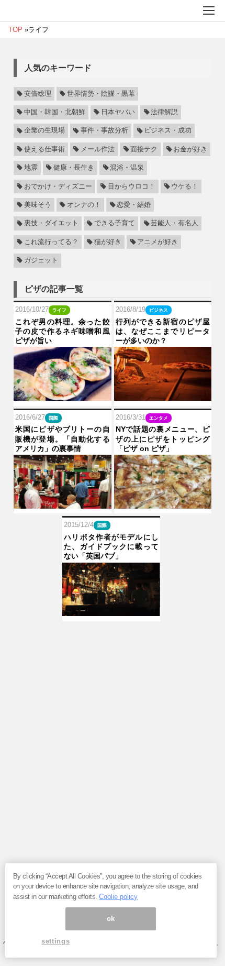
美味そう (37, 204)
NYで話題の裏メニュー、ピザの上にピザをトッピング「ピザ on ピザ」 (163, 438)
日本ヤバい (118, 112)
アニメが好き (157, 242)
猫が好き (107, 242)
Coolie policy (118, 897)
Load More (112, 638)
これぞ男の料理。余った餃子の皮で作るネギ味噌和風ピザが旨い (62, 331)
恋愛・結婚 (134, 204)
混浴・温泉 (127, 167)
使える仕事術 (44, 149)
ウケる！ (184, 186)
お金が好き (190, 149)
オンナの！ (84, 204)
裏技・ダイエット (51, 223)
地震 (31, 167)
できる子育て (114, 223)
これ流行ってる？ (51, 242)
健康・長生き (73, 167)
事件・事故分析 (104, 131)
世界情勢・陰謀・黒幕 (101, 93)
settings (55, 941)
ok (111, 919)
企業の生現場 (44, 131)
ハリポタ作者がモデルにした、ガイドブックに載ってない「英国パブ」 (111, 546)
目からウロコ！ (131, 186)
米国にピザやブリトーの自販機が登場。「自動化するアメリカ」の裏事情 (62, 438)
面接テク (144, 149)
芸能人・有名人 (174, 223)
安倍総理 (37, 93)
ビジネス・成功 (168, 131)
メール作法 (98, 149)
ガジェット (41, 260)
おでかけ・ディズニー (58, 186)
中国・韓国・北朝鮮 (54, 112)
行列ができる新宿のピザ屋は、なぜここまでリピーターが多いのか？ (163, 331)
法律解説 (164, 112)
